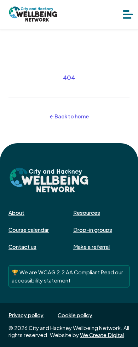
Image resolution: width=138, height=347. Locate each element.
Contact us (22, 246)
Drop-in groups (92, 229)
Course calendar (28, 229)
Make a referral (91, 246)
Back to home (69, 116)
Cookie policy (75, 315)
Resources (86, 212)
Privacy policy (26, 315)
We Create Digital (102, 334)
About (16, 212)
